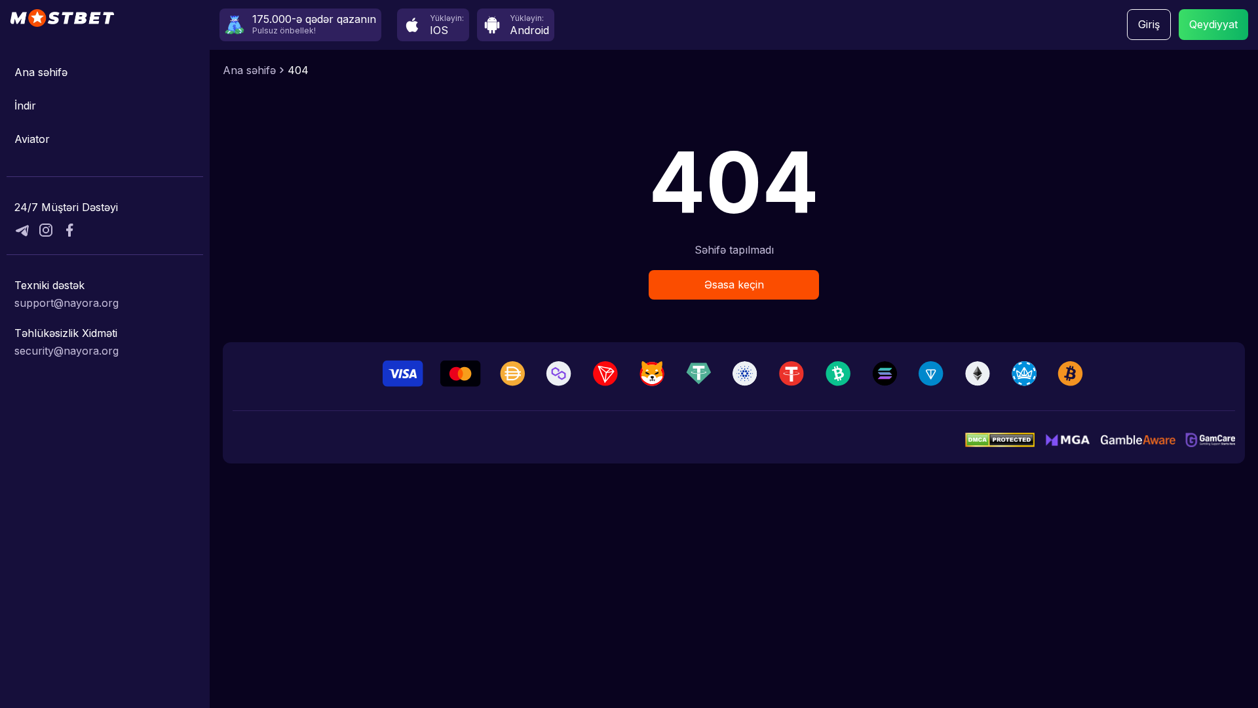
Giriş (1149, 24)
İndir (25, 105)
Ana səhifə (40, 72)
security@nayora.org (66, 350)
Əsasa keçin (734, 284)
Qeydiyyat (1213, 24)
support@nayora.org (66, 302)
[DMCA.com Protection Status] (1000, 440)
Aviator (32, 139)
